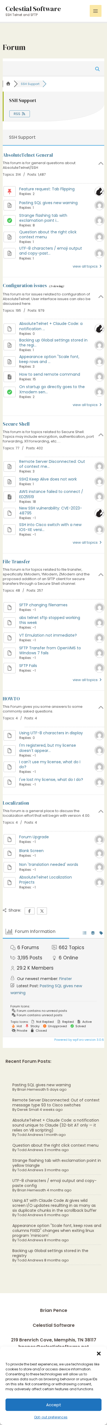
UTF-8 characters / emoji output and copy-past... (50, 250)
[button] (99, 1353)
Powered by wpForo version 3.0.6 (79, 1039)
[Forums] (8, 84)
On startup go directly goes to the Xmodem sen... (52, 389)
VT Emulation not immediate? (48, 635)
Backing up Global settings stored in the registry (50, 1253)
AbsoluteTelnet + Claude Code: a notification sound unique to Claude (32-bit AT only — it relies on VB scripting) (55, 1125)
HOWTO (11, 698)
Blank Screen (31, 850)
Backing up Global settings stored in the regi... (53, 342)
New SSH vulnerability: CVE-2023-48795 (50, 510)
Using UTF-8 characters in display (51, 733)
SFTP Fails (28, 665)
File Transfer (16, 561)
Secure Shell (16, 424)
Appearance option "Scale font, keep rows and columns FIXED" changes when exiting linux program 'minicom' (56, 1230)
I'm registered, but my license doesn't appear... (47, 748)
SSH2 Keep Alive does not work (48, 479)
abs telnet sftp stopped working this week (49, 620)
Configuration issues (25, 285)
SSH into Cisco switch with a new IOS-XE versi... (50, 527)
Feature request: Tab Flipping (47, 189)
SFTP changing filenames (43, 605)
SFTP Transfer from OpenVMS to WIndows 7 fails (50, 650)
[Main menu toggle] (96, 11)
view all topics (85, 266)
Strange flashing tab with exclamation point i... (43, 218)
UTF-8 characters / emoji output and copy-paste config (54, 1183)
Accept (53, 1405)
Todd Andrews (30, 1134)
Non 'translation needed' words (48, 864)
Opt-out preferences (50, 1417)
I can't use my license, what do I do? (49, 764)
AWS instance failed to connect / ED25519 (51, 494)
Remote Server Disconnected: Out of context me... (52, 464)
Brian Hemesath (31, 1089)
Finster (65, 978)
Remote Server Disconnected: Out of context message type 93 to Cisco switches (56, 1102)
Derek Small (28, 1109)
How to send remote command (49, 374)
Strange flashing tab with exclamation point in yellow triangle (56, 1163)
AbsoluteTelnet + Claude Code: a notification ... (51, 326)
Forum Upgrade (34, 837)
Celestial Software (33, 8)
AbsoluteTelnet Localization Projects (45, 879)
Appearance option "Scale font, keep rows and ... (49, 359)
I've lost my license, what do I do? (51, 779)
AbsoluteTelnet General (28, 155)
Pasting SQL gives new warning (41, 1085)
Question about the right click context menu (55, 1145)
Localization (16, 803)
